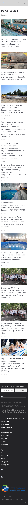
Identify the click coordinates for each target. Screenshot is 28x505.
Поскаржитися (7, 453)
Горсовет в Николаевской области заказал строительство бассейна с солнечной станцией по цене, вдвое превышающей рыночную (13, 365)
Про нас (4, 450)
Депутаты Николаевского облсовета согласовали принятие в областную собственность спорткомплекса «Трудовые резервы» (13, 171)
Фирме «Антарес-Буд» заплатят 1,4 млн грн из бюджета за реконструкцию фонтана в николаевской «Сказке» (13, 222)
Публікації (5, 421)
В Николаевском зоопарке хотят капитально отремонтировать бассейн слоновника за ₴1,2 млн (13, 76)
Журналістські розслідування (12, 418)
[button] (24, 3)
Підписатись (21, 390)
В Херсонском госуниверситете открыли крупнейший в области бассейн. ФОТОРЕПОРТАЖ (13, 206)
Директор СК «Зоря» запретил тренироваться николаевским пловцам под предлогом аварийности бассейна (13, 293)
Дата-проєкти (6, 427)
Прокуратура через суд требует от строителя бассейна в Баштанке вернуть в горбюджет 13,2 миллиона (12, 110)
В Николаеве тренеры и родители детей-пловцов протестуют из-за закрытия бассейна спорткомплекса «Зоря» (13, 328)
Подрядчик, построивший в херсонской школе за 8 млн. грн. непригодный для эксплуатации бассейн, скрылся (13, 257)
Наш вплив (5, 424)
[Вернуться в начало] (10, 3)
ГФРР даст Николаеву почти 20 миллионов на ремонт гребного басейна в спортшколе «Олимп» (13, 43)
